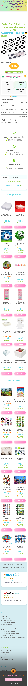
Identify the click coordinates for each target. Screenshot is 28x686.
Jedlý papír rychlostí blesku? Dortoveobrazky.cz (13, 637)
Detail (5, 256)
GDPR (2, 629)
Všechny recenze (18, 582)
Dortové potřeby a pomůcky (18, 567)
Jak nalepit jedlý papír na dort (8, 654)
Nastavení (9, 683)
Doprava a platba (5, 618)
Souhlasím (14, 679)
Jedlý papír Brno (7, 566)
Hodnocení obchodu (6, 639)
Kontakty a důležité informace (8, 620)
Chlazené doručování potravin (8, 622)
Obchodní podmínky (6, 626)
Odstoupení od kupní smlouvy (8, 628)
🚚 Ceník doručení (14, 96)
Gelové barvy (19, 564)
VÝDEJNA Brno (5, 616)
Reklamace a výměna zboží (8, 631)
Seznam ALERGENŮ (6, 641)
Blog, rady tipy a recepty (7, 659)
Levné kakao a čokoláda (19, 566)
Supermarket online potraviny (14, 569)
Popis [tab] (5, 177)
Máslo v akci (6, 567)
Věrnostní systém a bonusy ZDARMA (10, 633)
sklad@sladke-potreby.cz (7, 670)
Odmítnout (17, 683)
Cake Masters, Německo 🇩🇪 (14, 33)
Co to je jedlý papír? (6, 656)
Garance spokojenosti (6, 624)
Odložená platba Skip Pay (7, 635)
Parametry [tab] (14, 177)
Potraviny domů (5, 657)
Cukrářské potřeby (9, 564)
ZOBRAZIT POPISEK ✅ (13, 185)
